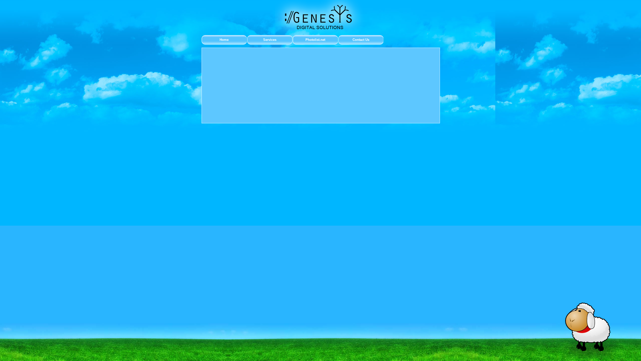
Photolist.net (315, 40)
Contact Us (361, 40)
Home (224, 40)
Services (269, 40)
